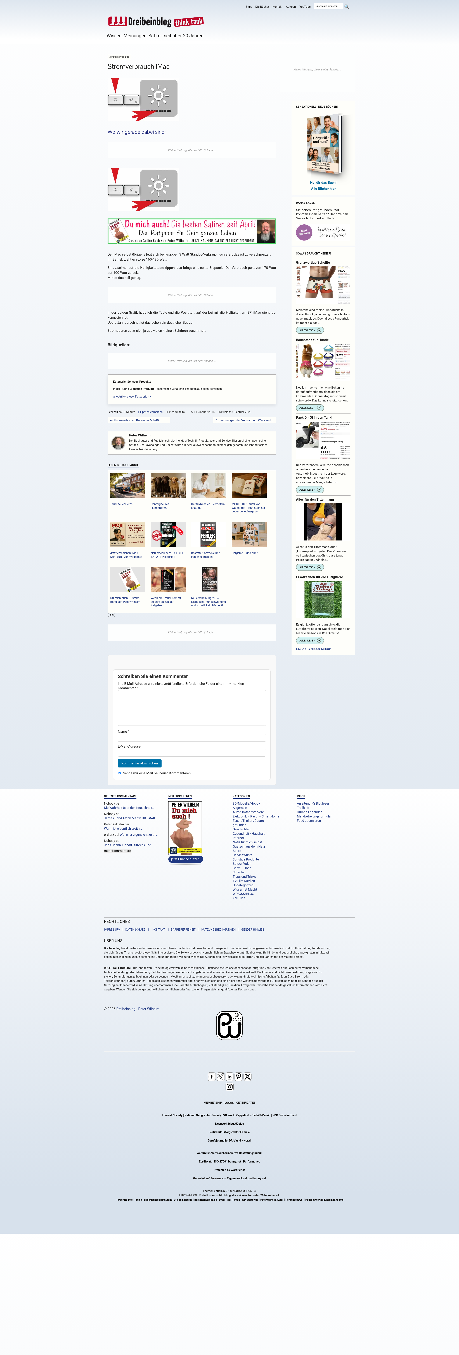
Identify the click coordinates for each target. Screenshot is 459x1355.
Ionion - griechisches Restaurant (153, 1199)
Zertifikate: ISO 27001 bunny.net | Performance (229, 1161)
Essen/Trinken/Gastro (248, 820)
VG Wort (228, 1115)
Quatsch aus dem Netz (249, 846)
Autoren (291, 6)
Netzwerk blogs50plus (229, 1123)
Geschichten (241, 829)
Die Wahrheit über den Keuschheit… (129, 808)
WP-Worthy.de (250, 1199)
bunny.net (259, 1178)
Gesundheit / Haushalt (249, 833)
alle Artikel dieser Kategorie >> (132, 396)
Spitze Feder (242, 864)
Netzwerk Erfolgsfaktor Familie (229, 1132)
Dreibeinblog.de (183, 1199)
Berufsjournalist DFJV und (225, 1140)
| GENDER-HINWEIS (250, 929)
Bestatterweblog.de (205, 1199)
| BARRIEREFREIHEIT (181, 929)
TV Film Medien (244, 881)
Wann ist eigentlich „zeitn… (123, 828)
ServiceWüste (242, 855)
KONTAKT (158, 929)
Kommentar (128, 688)
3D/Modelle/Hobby (246, 803)
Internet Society (172, 1115)
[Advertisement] (192, 150)
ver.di (247, 1140)
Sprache (239, 872)
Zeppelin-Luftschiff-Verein (253, 1115)
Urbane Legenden (309, 812)
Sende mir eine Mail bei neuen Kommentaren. (157, 773)
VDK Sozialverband (285, 1115)
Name (123, 731)
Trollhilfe (303, 808)
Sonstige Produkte (246, 859)
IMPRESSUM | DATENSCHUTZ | (127, 929)
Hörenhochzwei (294, 1199)
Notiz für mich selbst (247, 842)
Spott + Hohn (242, 868)
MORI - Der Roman (229, 1199)
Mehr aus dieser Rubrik (313, 649)
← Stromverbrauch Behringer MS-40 (134, 420)
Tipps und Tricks (244, 876)
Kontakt (277, 6)
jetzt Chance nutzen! (185, 859)
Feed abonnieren (309, 820)
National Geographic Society (202, 1115)
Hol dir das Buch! (323, 182)
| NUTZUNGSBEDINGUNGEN (216, 929)
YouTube (305, 6)
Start (249, 6)
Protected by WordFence (229, 1170)
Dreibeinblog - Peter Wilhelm (137, 1009)
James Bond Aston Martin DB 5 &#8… (130, 818)
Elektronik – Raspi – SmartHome (256, 816)
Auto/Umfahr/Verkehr (248, 812)
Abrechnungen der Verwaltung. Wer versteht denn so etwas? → (245, 420)
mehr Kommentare (117, 851)
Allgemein (240, 808)
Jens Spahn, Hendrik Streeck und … (129, 845)
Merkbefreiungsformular (314, 816)
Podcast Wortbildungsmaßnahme (324, 1199)
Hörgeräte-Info (124, 1199)
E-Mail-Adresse (129, 746)
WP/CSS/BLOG (243, 894)
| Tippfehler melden (150, 412)
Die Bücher (262, 6)
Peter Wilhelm (139, 435)
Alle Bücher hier (323, 189)
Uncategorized (243, 885)
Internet (238, 838)
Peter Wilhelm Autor (271, 1199)
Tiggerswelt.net (237, 1178)
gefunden (239, 825)
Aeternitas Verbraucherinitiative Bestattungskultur (229, 1153)
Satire (237, 851)
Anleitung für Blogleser (313, 803)
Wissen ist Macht (245, 889)
